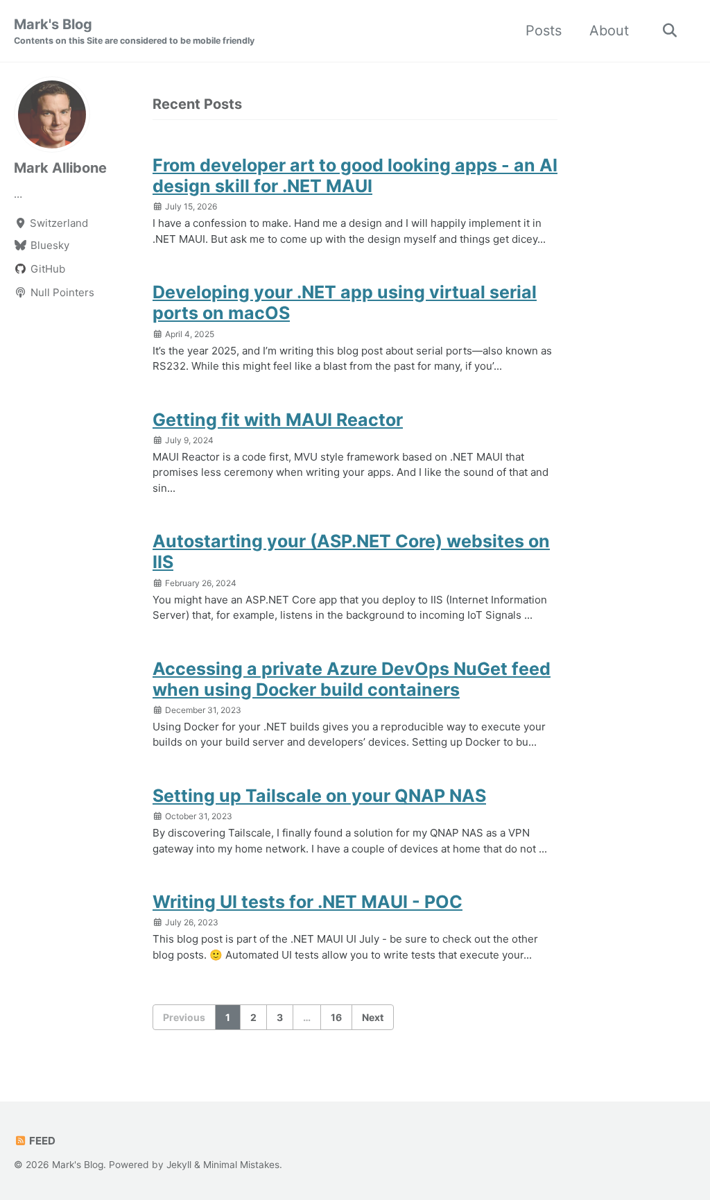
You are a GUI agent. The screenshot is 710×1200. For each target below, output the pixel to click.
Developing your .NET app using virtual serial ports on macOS (345, 302)
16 (336, 1017)
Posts (544, 30)
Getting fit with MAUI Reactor (278, 419)
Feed (41, 1140)
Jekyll (178, 1164)
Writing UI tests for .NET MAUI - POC (307, 901)
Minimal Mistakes (241, 1164)
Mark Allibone (60, 168)
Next (372, 1017)
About (609, 30)
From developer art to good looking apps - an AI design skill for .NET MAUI (355, 175)
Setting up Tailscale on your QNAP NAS (319, 795)
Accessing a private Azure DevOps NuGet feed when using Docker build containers (352, 679)
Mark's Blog (134, 31)
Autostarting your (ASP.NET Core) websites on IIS (351, 551)
